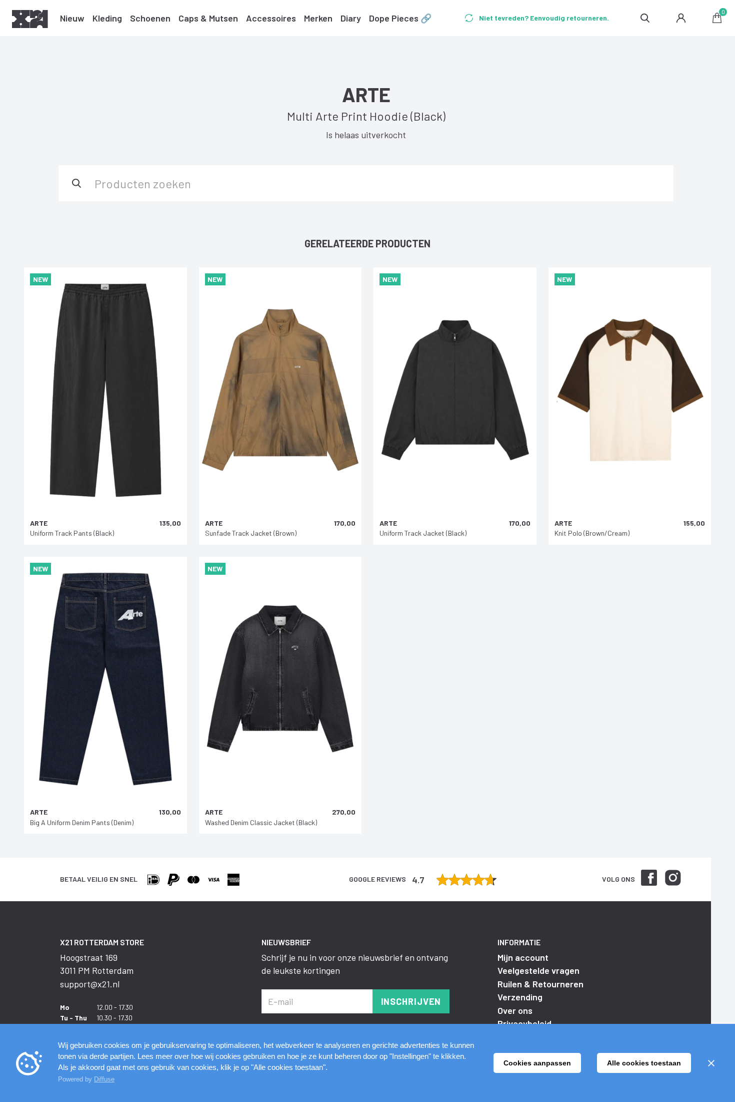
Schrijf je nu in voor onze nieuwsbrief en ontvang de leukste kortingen (355, 964)
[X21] (30, 20)
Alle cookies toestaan (644, 1063)
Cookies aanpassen (537, 1063)
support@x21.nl (90, 983)
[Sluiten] (711, 1063)
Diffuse (104, 1079)
